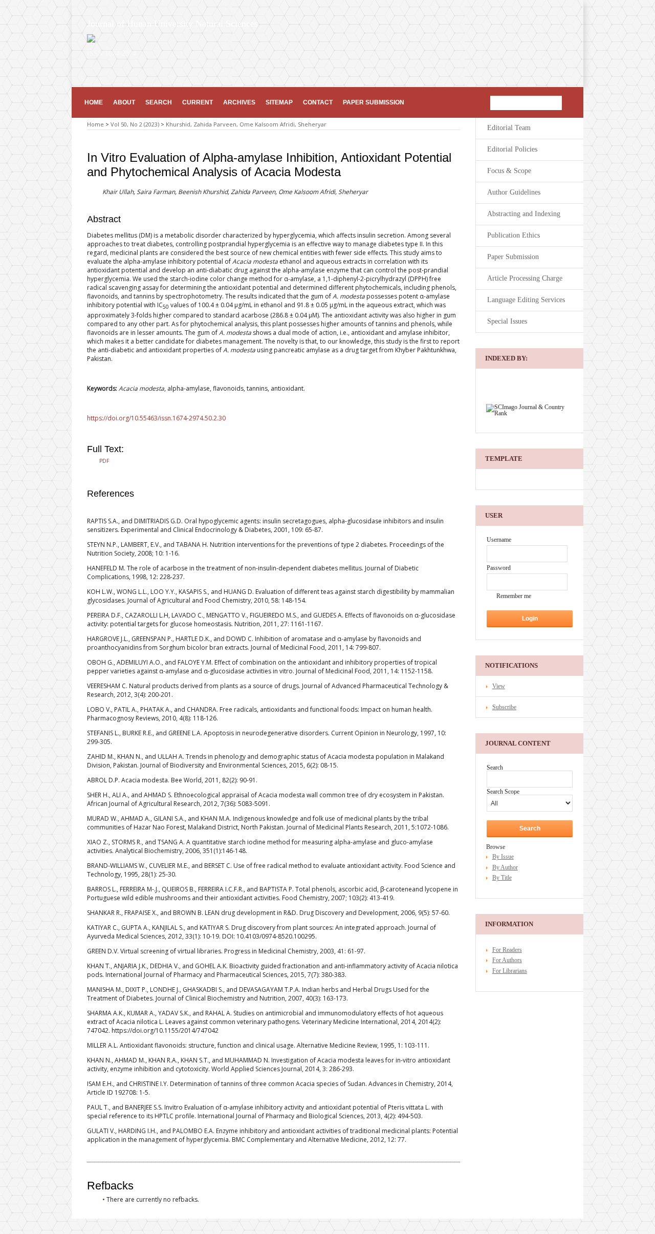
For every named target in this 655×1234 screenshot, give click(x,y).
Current (197, 102)
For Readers (507, 950)
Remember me (513, 596)
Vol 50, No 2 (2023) (135, 124)
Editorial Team (509, 128)
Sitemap (279, 102)
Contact (318, 102)
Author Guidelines (513, 192)
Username (499, 540)
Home (93, 102)
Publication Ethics (513, 235)
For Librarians (509, 971)
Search (158, 102)
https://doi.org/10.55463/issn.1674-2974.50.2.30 (156, 418)
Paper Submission (373, 102)
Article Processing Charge (524, 278)
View (498, 686)
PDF (104, 460)
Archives (239, 102)
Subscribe (504, 707)
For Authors (507, 960)
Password (499, 568)
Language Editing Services (526, 300)
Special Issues (507, 321)
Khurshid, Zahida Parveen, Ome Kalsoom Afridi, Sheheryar (246, 124)
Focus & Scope (509, 171)
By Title (502, 878)
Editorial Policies (512, 149)
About (124, 102)
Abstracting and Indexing (523, 214)
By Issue (503, 857)
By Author (505, 867)
